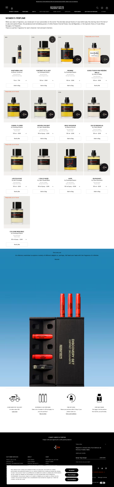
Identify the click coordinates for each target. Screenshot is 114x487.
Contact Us (9, 461)
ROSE (47, 463)
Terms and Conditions (71, 413)
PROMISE (70, 70)
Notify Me (97, 85)
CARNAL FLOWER (17, 125)
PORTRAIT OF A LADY (43, 70)
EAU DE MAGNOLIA (97, 125)
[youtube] (102, 468)
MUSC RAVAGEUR (70, 125)
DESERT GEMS (49, 461)
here (96, 409)
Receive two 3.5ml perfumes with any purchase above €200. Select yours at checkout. (57, 1)
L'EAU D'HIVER (43, 178)
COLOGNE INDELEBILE (17, 231)
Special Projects (33, 463)
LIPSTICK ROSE (17, 178)
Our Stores (31, 461)
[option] (57, 2)
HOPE (70, 178)
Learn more (14, 411)
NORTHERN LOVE (17, 70)
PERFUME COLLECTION (52, 459)
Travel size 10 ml (11, 459)
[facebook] (98, 468)
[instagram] (106, 468)
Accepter (72, 470)
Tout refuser (72, 475)
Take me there (42, 413)
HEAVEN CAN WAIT (43, 125)
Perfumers (31, 459)
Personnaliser (72, 479)
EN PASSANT (97, 178)
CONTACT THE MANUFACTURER (14, 463)
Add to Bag (17, 85)
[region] (49, 474)
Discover (57, 259)
